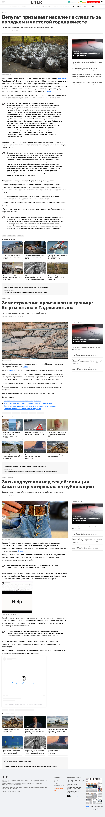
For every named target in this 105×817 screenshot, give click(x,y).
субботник (20, 235)
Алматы (12, 710)
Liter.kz (48, 91)
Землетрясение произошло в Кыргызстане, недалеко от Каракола (30, 406)
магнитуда (40, 413)
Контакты (56, 787)
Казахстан (5, 710)
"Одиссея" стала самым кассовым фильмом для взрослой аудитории (25, 466)
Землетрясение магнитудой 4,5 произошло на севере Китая (28, 403)
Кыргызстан (24, 413)
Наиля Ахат (5, 31)
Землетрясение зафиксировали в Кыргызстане (86, 55)
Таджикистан (15, 413)
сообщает (12, 370)
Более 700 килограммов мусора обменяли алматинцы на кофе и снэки (26, 287)
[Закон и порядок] (73, 2)
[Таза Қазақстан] (82, 2)
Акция (4, 235)
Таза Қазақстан (11, 235)
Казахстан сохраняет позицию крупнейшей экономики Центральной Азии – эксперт (31, 766)
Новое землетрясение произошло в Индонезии (22, 409)
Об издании (57, 780)
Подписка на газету (93, 2)
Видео (17, 710)
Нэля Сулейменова (7, 316)
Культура (55, 6)
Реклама (56, 781)
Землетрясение (6, 413)
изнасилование (25, 710)
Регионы (61, 6)
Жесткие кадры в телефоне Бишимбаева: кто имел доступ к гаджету (25, 292)
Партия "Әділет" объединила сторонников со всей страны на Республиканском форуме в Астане (87, 76)
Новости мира (27, 6)
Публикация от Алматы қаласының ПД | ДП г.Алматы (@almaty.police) (23, 704)
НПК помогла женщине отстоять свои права (18, 761)
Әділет (67, 6)
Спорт (49, 6)
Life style (44, 6)
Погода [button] (92, 6)
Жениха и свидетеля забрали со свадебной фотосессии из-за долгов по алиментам (30, 471)
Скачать (88, 806)
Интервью (36, 6)
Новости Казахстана (16, 6)
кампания (62, 78)
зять (32, 710)
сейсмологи (32, 413)
